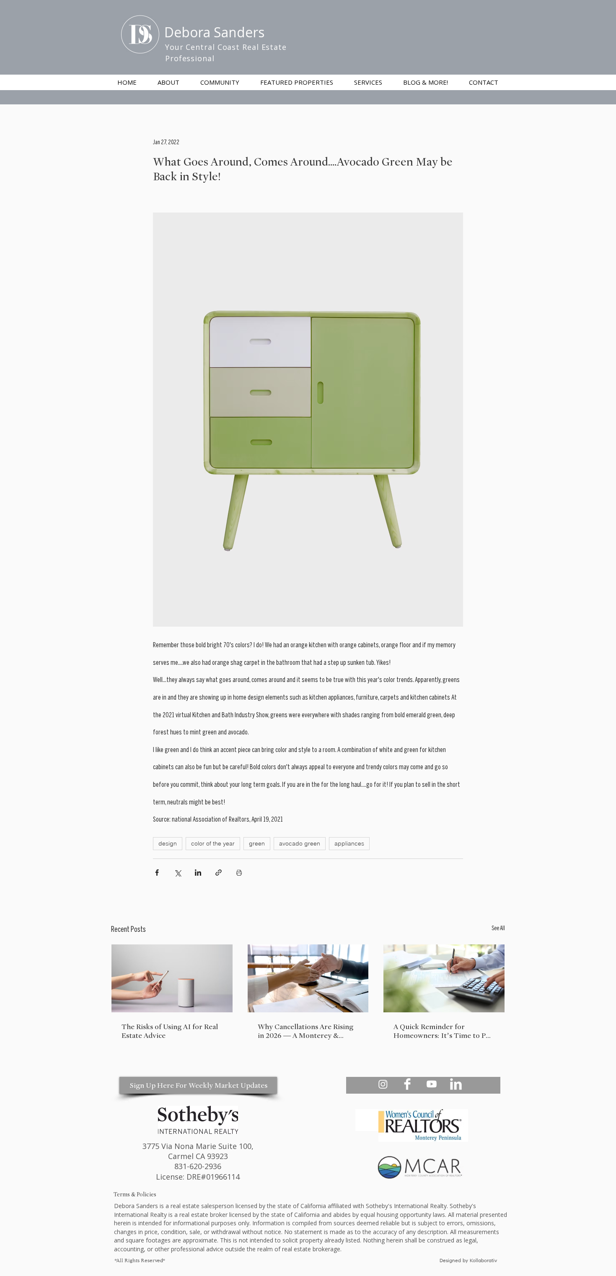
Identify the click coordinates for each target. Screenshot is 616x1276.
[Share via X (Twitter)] (177, 873)
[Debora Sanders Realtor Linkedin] (456, 1084)
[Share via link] (219, 873)
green (257, 843)
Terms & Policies (135, 1194)
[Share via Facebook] (157, 873)
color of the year (213, 843)
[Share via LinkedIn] (198, 873)
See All (498, 928)
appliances (349, 843)
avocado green (299, 843)
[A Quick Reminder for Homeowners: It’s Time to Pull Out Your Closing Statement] (444, 978)
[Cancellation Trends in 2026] (308, 978)
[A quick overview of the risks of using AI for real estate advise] (172, 978)
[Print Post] (239, 873)
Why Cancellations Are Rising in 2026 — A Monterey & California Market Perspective (306, 1031)
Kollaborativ (484, 1260)
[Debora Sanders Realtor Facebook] (407, 1084)
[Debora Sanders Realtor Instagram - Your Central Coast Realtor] (383, 1084)
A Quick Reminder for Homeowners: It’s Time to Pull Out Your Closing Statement (443, 1031)
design (167, 843)
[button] (368, 82)
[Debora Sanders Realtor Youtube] (431, 1084)
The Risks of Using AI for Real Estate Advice (170, 1031)
